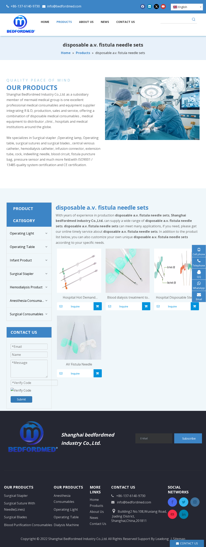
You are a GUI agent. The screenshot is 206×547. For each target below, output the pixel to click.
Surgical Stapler (22, 273)
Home (94, 499)
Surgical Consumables (26, 314)
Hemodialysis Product (26, 287)
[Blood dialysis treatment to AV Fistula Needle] (128, 270)
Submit (21, 399)
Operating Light (22, 233)
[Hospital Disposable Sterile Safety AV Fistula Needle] (176, 270)
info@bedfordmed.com (64, 6)
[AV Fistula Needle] (79, 337)
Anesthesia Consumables (29, 300)
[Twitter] (156, 6)
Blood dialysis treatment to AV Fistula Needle (127, 297)
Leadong (162, 539)
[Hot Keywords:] (194, 20)
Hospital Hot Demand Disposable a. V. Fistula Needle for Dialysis (79, 297)
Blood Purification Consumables (28, 525)
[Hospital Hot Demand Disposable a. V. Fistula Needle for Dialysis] (79, 270)
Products (96, 505)
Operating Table (22, 247)
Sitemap (179, 539)
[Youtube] (163, 6)
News (94, 517)
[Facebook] (142, 6)
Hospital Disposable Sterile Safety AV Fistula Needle (176, 297)
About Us (97, 511)
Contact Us (98, 523)
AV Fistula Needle (79, 364)
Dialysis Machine (66, 525)
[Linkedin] (149, 6)
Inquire (75, 306)
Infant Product (21, 260)
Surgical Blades (15, 517)
